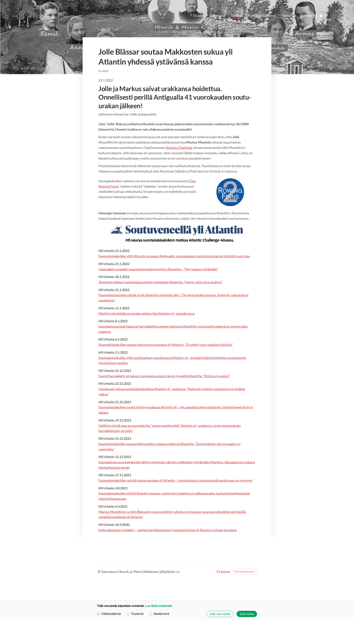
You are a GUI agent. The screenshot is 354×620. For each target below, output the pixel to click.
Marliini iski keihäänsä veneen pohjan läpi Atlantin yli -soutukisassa (146, 313)
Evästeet (223, 571)
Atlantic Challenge (179, 148)
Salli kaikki (247, 614)
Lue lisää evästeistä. (159, 605)
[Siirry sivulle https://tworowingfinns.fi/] (230, 192)
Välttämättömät (111, 613)
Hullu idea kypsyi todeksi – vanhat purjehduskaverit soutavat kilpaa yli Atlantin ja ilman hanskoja (167, 530)
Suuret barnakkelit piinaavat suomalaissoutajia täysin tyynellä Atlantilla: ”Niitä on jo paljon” (164, 376)
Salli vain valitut (220, 614)
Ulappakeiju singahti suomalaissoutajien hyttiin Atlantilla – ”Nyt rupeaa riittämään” (158, 269)
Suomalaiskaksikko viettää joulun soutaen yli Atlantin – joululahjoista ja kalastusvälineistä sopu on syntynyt (175, 480)
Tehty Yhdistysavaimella (244, 571)
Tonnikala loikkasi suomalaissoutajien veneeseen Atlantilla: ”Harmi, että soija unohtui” (160, 282)
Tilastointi (137, 613)
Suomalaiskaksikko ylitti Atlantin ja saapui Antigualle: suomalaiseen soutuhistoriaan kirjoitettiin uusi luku (174, 256)
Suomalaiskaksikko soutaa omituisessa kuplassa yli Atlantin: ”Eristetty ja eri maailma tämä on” (165, 345)
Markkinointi (161, 613)
